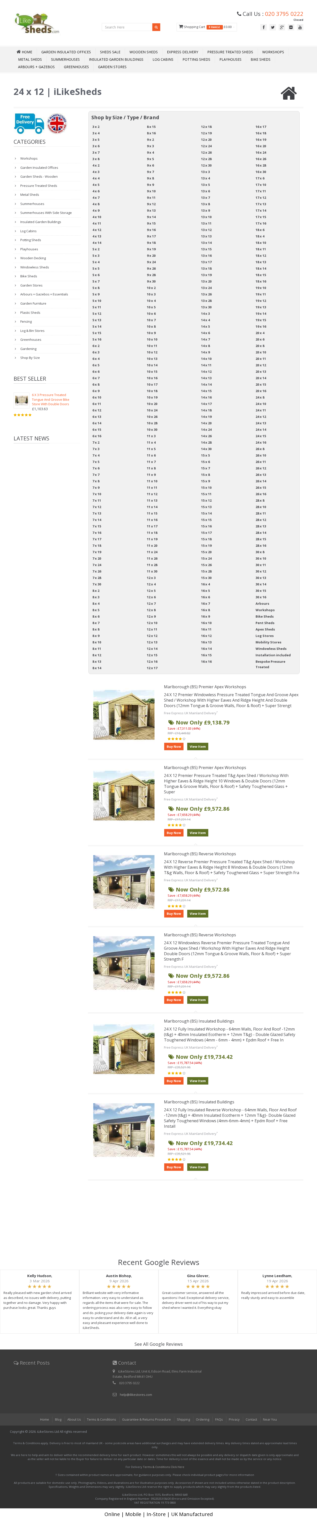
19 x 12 (261, 300)
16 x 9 (205, 616)
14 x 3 (205, 313)
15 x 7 (205, 468)
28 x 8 (260, 500)
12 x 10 (152, 623)
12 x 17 (152, 668)
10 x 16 (152, 378)
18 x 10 (261, 242)
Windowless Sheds (34, 267)
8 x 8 (95, 629)
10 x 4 (151, 300)
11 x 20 (152, 545)
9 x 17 (151, 236)
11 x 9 (151, 474)
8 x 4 (95, 603)
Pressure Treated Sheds (230, 52)
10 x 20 (152, 404)
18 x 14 (261, 268)
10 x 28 (152, 423)
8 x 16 (151, 133)
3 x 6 (95, 146)
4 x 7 (95, 197)
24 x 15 (261, 436)
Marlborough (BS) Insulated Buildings (199, 1021)
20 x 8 (260, 346)
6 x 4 (95, 358)
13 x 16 (206, 255)
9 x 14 (151, 217)
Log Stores (265, 635)
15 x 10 (206, 487)
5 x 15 (96, 333)
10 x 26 (152, 416)
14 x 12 (206, 371)
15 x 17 (206, 532)
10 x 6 (151, 313)
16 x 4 (205, 584)
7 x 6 (95, 468)
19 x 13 (261, 307)
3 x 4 (95, 133)
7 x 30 (96, 584)
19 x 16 (261, 326)
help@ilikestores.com (136, 1394)
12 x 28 (206, 159)
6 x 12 (96, 410)
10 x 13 (152, 358)
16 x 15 (206, 655)
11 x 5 (151, 449)
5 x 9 (95, 294)
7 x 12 (96, 507)
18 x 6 (260, 230)
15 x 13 (206, 507)
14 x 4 (205, 320)
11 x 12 (152, 494)
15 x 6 (205, 461)
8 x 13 (96, 661)
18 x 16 (261, 281)
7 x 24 (96, 565)
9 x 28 (151, 275)
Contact (251, 1419)
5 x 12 (96, 313)
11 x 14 (152, 507)
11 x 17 (152, 526)
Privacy (234, 1419)
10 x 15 (152, 371)
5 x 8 (95, 288)
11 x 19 (152, 539)
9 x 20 (151, 255)
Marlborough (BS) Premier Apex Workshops (205, 686)
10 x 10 (152, 339)
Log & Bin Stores (32, 330)
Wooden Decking (33, 258)
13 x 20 (206, 281)
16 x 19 (261, 139)
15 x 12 (206, 500)
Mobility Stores (268, 642)
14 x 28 (206, 442)
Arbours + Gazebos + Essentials (44, 294)
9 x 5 (150, 159)
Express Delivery (182, 52)
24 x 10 (261, 404)
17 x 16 (261, 223)
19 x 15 (261, 320)
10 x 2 (151, 288)
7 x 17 (96, 539)
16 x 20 (261, 146)
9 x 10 (151, 191)
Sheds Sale (110, 52)
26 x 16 (261, 494)
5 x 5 (95, 268)
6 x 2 (95, 346)
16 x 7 (205, 603)
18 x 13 (261, 262)
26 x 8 (260, 449)
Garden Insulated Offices (66, 52)
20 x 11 (261, 358)
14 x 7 (205, 339)
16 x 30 (261, 172)
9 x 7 (150, 172)
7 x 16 (96, 532)
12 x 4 (151, 584)
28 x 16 (261, 545)
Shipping (183, 1419)
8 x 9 (95, 635)
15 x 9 (205, 481)
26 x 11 (261, 461)
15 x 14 (206, 513)
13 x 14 (206, 242)
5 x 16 (96, 339)
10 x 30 (152, 429)
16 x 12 (206, 635)
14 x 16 (206, 397)
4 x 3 (95, 172)
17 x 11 (261, 191)
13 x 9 (205, 210)
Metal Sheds (30, 59)
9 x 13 (151, 210)
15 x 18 (206, 539)
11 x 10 (152, 481)
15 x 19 (206, 545)
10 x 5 (151, 307)
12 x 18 (206, 126)
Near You (270, 1419)
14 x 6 (205, 333)
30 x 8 (260, 552)
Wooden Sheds (144, 52)
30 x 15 (261, 590)
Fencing (26, 321)
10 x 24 (152, 410)
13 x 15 (206, 249)
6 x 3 (95, 352)
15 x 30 (206, 577)
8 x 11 (96, 648)
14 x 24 (206, 429)
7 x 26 (96, 571)
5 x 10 (96, 300)
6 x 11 (96, 404)
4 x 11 (96, 223)
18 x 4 (260, 236)
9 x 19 (151, 249)
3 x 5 (95, 139)
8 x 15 (151, 126)
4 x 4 (95, 178)
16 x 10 (206, 623)
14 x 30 (206, 449)
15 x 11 (206, 494)
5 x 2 (95, 249)
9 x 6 (150, 165)
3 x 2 (95, 126)
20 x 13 (261, 371)
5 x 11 (96, 307)
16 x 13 (206, 642)
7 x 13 (96, 513)
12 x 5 (151, 590)
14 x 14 (206, 384)
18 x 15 (261, 275)
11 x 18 (152, 532)
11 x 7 (151, 461)
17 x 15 (261, 217)
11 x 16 (152, 519)
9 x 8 (150, 178)
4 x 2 (95, 165)
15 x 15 (206, 519)
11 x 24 (152, 552)
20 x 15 (261, 384)
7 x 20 (96, 558)
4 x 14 (96, 242)
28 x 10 (261, 507)
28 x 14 (261, 532)
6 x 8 (95, 384)
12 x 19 (206, 133)
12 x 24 (206, 146)
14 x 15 (206, 391)
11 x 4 (151, 442)
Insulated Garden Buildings (116, 59)
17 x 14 (261, 210)
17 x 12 (261, 197)
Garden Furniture (33, 303)
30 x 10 (261, 558)
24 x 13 (261, 423)
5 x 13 (96, 320)
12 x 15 (152, 655)
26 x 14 (261, 481)
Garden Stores (112, 66)
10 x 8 (151, 326)
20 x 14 (261, 378)
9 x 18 (151, 242)
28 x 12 (261, 519)
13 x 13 (206, 236)
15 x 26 (206, 565)
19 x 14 (261, 313)
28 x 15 (261, 539)
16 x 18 (261, 133)
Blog (58, 1419)
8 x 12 (96, 655)
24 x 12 (261, 416)
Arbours (262, 603)
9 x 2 (150, 139)
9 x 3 (150, 146)
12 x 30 (206, 165)
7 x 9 (95, 487)
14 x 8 (205, 346)
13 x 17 (206, 262)
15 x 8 (205, 474)
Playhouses (230, 59)
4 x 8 (95, 204)
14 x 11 (206, 365)
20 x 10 (261, 352)
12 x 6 (151, 597)
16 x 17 (261, 126)
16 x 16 (206, 661)
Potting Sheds (196, 59)
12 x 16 (152, 661)
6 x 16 (96, 436)
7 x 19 (96, 552)
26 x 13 (261, 474)
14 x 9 (205, 352)
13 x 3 (205, 172)
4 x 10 (96, 217)
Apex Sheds (265, 629)
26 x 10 (261, 455)
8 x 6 (95, 616)
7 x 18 (96, 545)
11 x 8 (151, 468)
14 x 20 (206, 423)
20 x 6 (260, 339)
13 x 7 (205, 197)
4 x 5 (95, 184)
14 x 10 (206, 358)
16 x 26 (261, 159)
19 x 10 (261, 288)
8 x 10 (96, 642)
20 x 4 (260, 333)
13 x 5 (205, 184)
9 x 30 (151, 281)
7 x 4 (95, 455)
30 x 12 (261, 571)
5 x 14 (96, 326)
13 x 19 (206, 275)
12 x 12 (152, 635)
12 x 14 (152, 648)
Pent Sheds (265, 623)
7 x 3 (95, 449)
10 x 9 (151, 333)
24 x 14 (261, 429)
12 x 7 (151, 603)
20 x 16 (261, 391)
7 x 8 (95, 481)
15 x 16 (206, 526)
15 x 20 (206, 552)
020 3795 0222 (284, 13)
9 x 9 (150, 184)
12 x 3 (151, 577)
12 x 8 (151, 610)
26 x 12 (261, 468)
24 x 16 (261, 442)
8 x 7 (95, 623)
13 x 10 (206, 217)
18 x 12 (261, 255)
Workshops (273, 52)
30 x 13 (261, 577)
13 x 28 (206, 300)
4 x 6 (95, 191)
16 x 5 (205, 590)
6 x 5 (95, 365)
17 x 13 (261, 204)
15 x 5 (205, 455)
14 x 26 (206, 436)
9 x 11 (151, 197)
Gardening (28, 348)
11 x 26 (152, 558)
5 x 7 (95, 281)
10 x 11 (152, 346)
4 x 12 (96, 230)
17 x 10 (261, 184)
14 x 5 (205, 326)
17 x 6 (260, 178)
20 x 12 (261, 365)
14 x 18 (206, 410)
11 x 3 (151, 436)
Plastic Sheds (30, 312)
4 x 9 (95, 210)
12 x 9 (151, 616)
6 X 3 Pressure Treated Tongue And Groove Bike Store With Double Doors (50, 399)
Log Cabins (163, 59)
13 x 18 (206, 268)
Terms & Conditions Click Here (163, 1467)
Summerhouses (65, 59)
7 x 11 (96, 500)
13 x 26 (206, 294)
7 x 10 (96, 494)
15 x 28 (206, 571)
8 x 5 (95, 610)
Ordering (202, 1419)
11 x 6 (151, 455)
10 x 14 (152, 365)
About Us (74, 1419)
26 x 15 (261, 487)
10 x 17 (152, 384)
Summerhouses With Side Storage (46, 212)
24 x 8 (260, 397)
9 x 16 (151, 230)
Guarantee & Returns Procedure (146, 1419)
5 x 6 (95, 275)
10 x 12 (152, 352)
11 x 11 (152, 487)
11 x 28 (152, 565)
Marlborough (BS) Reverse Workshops (200, 854)
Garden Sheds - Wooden (39, 176)
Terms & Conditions (101, 1419)
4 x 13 (96, 236)
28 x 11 (261, 513)
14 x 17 (206, 404)
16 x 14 (206, 648)
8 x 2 (95, 590)
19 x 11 (261, 294)
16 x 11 (206, 629)
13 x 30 (206, 307)
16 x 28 (261, 165)
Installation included (273, 655)
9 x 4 (150, 152)
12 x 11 (152, 629)
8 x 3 (95, 597)
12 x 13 (152, 642)
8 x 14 (96, 668)
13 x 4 (205, 178)
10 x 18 (152, 391)
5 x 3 (95, 255)
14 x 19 (206, 416)
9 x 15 (151, 223)
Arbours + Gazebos (36, 66)
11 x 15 (152, 513)
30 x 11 (261, 565)
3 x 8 (95, 159)
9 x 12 (151, 204)
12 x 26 (206, 152)
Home (44, 1419)
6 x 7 (95, 378)
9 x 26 (151, 268)
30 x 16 (261, 597)
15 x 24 (206, 558)
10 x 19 (152, 397)
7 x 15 (96, 526)
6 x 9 (95, 391)
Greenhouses (76, 66)
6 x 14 (96, 423)
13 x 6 (205, 191)
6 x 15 (96, 429)
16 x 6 (205, 597)
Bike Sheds (260, 59)
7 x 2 (95, 442)
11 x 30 (152, 571)
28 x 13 (261, 526)
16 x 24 (261, 152)
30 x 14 (261, 584)
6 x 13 (96, 416)
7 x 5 (95, 461)
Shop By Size (30, 357)
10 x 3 (151, 294)
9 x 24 (151, 262)
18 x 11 (261, 249)
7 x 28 (96, 577)
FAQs (219, 1419)
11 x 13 (152, 500)
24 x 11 (261, 410)
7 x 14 (96, 519)
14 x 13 (206, 378)
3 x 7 (95, 152)
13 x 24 (206, 288)
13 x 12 (206, 230)
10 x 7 (151, 320)
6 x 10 (96, 397)
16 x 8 (205, 610)
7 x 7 (95, 474)
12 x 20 (206, 139)
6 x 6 (95, 371)
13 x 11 (206, 223)
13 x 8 (205, 204)
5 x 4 (95, 262)
